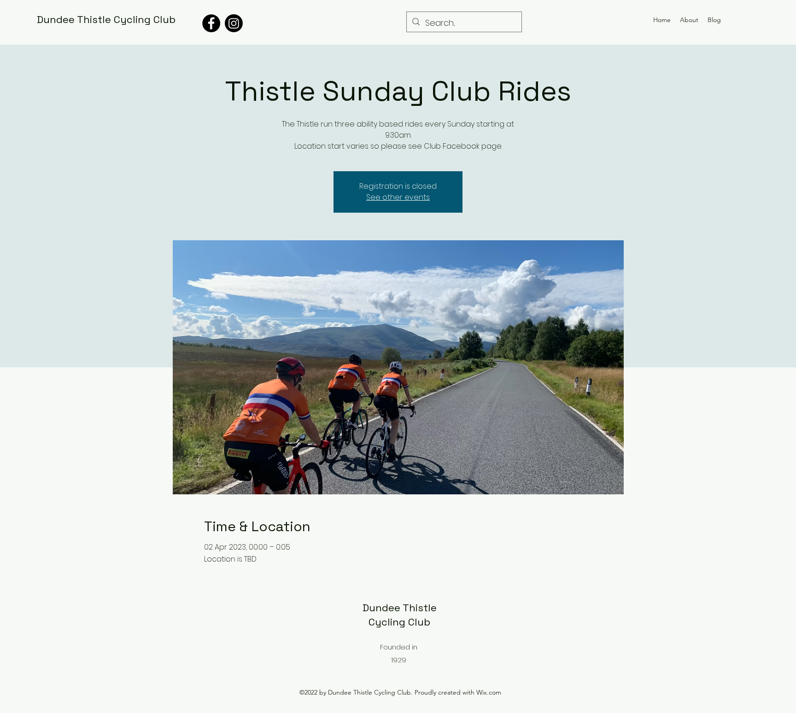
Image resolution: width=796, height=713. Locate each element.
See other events (398, 197)
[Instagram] (234, 23)
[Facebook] (211, 23)
